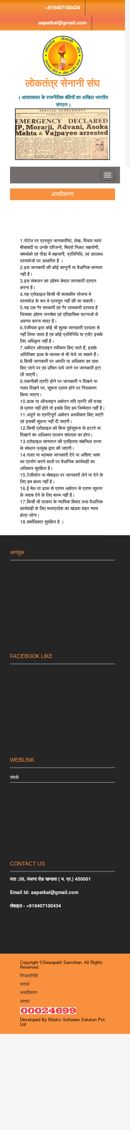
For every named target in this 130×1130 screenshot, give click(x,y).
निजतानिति (29, 975)
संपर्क (14, 777)
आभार (25, 1001)
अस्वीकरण (28, 992)
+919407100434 (62, 7)
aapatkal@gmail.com (62, 22)
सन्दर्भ (24, 984)
